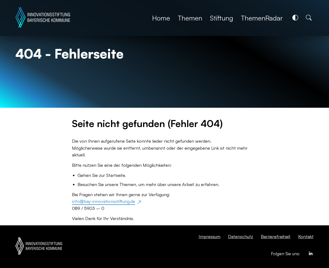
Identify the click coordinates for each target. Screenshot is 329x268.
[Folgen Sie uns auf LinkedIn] (311, 254)
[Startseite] (42, 18)
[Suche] (309, 17)
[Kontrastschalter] (295, 17)
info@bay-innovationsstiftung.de (103, 201)
